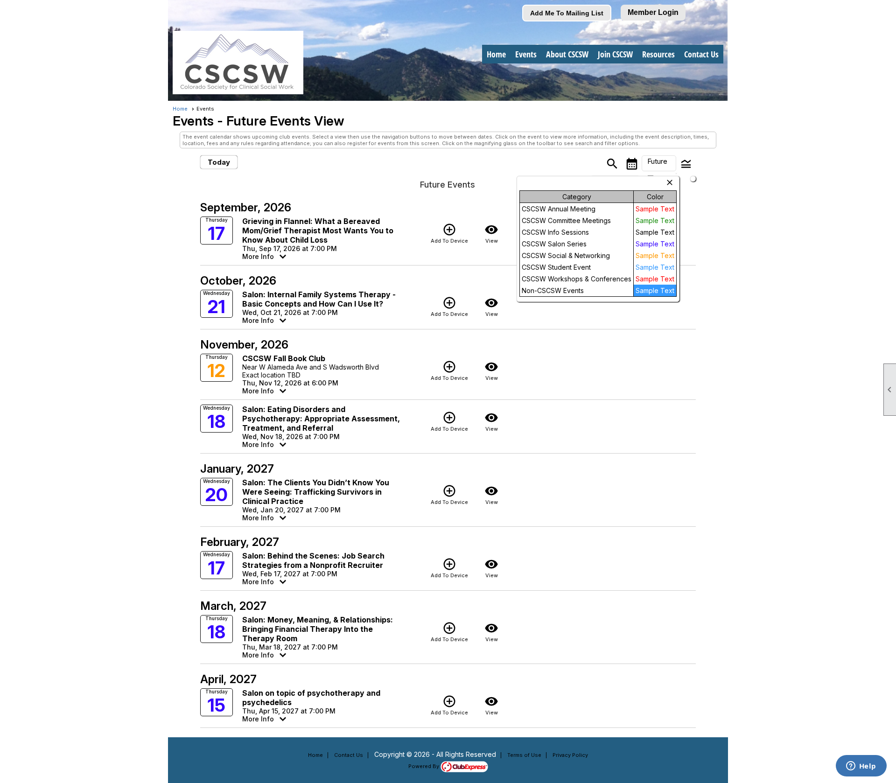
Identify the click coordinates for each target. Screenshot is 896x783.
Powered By (424, 766)
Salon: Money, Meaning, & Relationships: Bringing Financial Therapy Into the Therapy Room (317, 629)
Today (219, 162)
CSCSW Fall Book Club (283, 358)
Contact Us (701, 54)
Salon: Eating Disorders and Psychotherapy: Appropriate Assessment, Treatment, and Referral (321, 419)
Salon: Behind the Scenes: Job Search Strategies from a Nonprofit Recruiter (313, 560)
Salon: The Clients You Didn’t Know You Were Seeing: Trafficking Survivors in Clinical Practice (315, 492)
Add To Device (449, 233)
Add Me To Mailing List (566, 13)
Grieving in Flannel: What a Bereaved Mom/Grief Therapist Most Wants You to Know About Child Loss (317, 231)
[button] (659, 163)
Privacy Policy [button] (570, 755)
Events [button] (526, 54)
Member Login (653, 12)
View (491, 233)
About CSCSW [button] (567, 54)
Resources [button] (658, 54)
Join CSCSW (615, 54)
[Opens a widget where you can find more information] (861, 766)
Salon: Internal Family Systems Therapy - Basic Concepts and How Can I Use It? (319, 299)
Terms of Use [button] (524, 755)
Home (496, 54)
